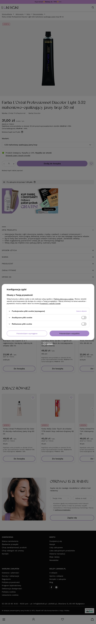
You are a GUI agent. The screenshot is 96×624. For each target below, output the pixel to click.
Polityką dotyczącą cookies (64, 299)
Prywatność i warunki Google (50, 303)
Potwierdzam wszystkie (69, 333)
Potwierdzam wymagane (26, 333)
